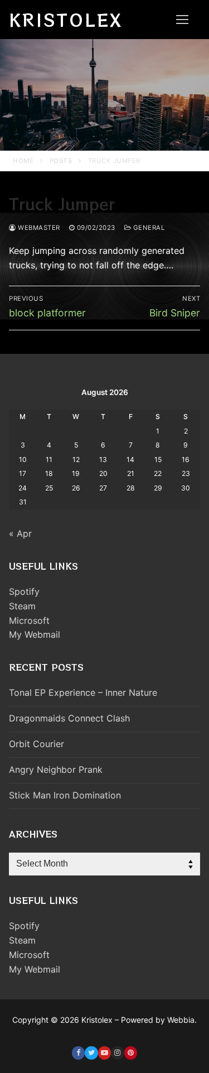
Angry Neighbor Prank (56, 769)
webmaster (38, 228)
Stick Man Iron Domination (65, 795)
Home (23, 161)
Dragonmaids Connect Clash (69, 718)
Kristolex (66, 19)
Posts (61, 161)
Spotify (24, 591)
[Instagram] (117, 1052)
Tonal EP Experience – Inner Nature (83, 692)
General (147, 228)
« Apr (20, 533)
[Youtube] (104, 1052)
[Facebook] (78, 1052)
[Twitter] (91, 1052)
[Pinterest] (130, 1052)
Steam (22, 606)
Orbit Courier (36, 743)
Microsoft (29, 620)
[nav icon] (182, 19)
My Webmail (34, 634)
